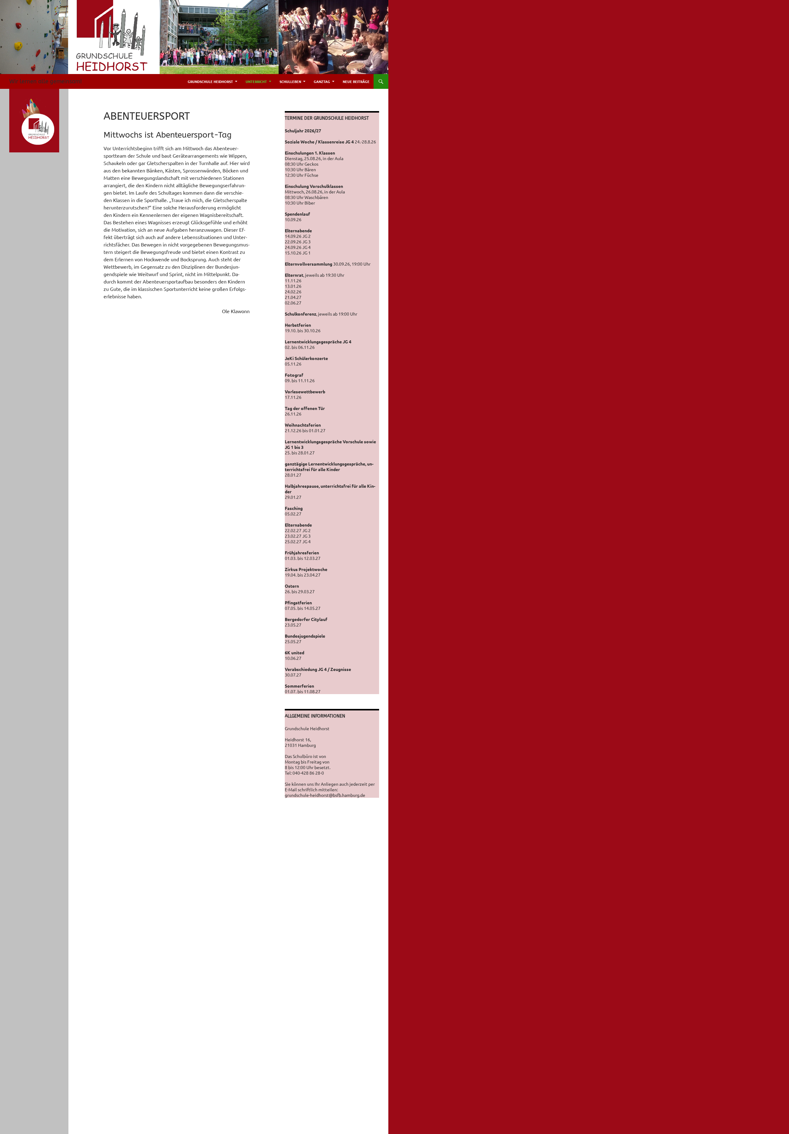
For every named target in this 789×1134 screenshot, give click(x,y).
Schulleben (290, 81)
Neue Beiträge (356, 81)
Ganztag (322, 81)
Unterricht (256, 81)
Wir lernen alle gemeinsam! (45, 81)
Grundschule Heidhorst (210, 81)
